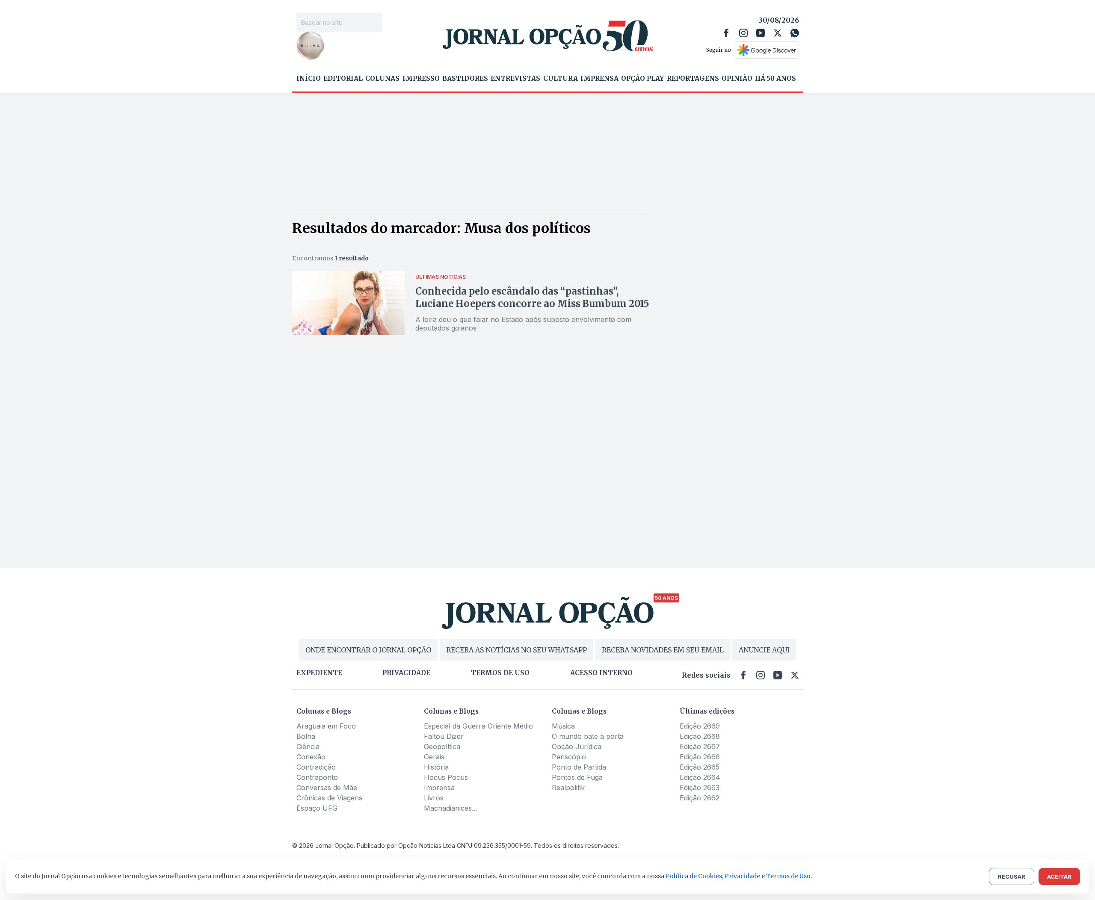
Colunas (382, 79)
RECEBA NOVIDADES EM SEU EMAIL (663, 650)
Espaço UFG (316, 808)
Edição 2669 (700, 726)
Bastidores (465, 79)
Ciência (308, 746)
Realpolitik (568, 787)
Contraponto (317, 777)
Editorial (343, 79)
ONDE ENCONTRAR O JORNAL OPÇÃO (368, 650)
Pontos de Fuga (577, 777)
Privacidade (406, 673)
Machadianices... (450, 808)
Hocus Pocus (446, 777)
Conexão (311, 756)
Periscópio (569, 756)
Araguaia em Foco (326, 726)
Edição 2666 (700, 756)
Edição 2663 (699, 787)
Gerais (434, 756)
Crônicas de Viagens (329, 798)
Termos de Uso (788, 876)
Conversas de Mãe (326, 787)
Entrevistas (515, 79)
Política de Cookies (694, 876)
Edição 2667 (700, 746)
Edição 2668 (700, 736)
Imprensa (599, 79)
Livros (434, 798)
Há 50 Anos (775, 79)
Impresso (421, 79)
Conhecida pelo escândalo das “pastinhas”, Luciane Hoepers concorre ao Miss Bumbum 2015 (532, 297)
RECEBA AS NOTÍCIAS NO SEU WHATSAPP (516, 650)
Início (308, 79)
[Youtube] (760, 33)
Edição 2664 (700, 777)
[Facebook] (726, 33)
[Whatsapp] (794, 33)
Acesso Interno (601, 673)
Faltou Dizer (444, 736)
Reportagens (693, 79)
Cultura (560, 79)
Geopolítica (442, 746)
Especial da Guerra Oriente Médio (478, 726)
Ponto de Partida (579, 767)
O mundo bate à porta (588, 736)
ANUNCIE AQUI (764, 650)
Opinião (737, 79)
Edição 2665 (699, 767)
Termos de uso (500, 673)
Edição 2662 (699, 798)
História (436, 767)
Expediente (319, 673)
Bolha (305, 736)
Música (563, 726)
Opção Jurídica (576, 746)
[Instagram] (743, 33)
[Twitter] (777, 33)
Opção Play (642, 79)
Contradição (316, 767)
